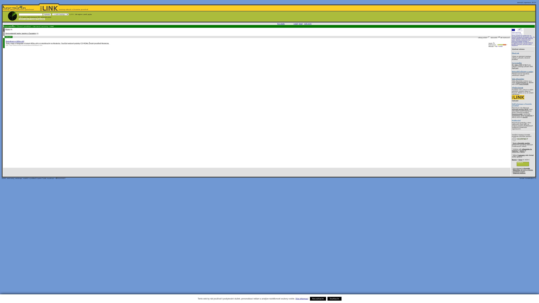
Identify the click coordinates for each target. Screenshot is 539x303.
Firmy (7, 29)
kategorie (521, 155)
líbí (496, 46)
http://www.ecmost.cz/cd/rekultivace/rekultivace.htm (25, 45)
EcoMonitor (529, 115)
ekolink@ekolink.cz (522, 82)
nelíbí (501, 46)
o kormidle (33, 19)
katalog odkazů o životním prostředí (74, 9)
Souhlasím (334, 299)
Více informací (301, 299)
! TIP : (20, 17)
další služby (308, 24)
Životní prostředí (24, 26)
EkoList (525, 117)
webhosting (10, 178)
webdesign (18, 178)
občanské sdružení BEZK (520, 109)
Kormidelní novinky (519, 171)
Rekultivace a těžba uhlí (15, 42)
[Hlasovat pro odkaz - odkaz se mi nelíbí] (505, 45)
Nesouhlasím (318, 299)
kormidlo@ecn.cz (530, 178)
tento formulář (523, 84)
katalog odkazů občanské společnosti (18, 9)
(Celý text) (515, 68)
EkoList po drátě (517, 114)
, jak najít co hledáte (523, 170)
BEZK (534, 2)
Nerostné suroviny (40, 26)
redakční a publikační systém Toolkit (34, 178)
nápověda (41, 19)
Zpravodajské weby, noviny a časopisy (20, 34)
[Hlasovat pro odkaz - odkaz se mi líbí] (499, 45)
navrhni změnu (24, 19)
